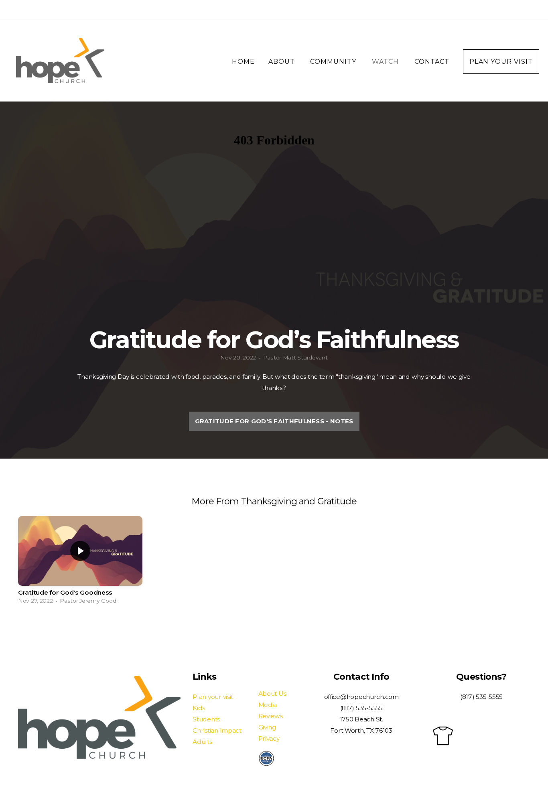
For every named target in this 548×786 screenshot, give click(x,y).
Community (334, 61)
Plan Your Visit (501, 61)
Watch (386, 61)
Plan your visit (213, 697)
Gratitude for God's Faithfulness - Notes (274, 421)
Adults (202, 741)
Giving (267, 727)
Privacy (269, 738)
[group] (80, 562)
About (282, 61)
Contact (431, 61)
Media (267, 705)
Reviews (270, 716)
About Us (272, 693)
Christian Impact (217, 730)
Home (243, 61)
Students (206, 719)
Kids (199, 708)
